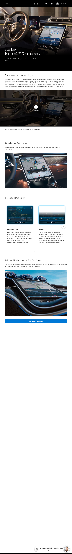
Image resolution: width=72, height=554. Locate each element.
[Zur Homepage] (36, 4)
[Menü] (7, 3)
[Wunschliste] (51, 3)
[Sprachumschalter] (46, 3)
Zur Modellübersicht (36, 321)
